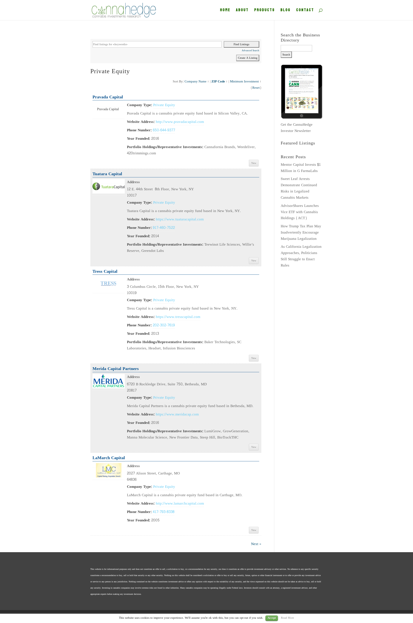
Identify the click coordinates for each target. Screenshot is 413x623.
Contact (305, 11)
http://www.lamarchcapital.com (180, 503)
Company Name (195, 81)
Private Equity (164, 105)
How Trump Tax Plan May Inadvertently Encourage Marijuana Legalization (301, 232)
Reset (256, 88)
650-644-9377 (164, 130)
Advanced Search (250, 50)
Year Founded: (138, 138)
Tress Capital (104, 271)
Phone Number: (139, 130)
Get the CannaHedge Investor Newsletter (297, 127)
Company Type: (139, 105)
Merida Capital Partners (115, 368)
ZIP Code (218, 81)
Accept (272, 617)
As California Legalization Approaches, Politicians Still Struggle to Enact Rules (301, 256)
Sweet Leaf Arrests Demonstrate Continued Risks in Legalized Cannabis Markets (299, 188)
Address (133, 182)
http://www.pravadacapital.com (180, 121)
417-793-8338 (163, 511)
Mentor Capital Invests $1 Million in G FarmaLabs (301, 167)
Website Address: (141, 121)
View (253, 163)
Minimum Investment (244, 81)
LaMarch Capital (108, 458)
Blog (285, 11)
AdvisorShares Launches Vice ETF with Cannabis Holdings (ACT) (300, 212)
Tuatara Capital (107, 174)
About (242, 11)
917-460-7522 (164, 227)
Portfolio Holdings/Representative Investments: (165, 147)
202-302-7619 (164, 325)
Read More (287, 617)
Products (264, 11)
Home (225, 11)
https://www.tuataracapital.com (180, 219)
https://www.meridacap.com (177, 414)
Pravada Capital (107, 97)
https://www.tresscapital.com (178, 316)
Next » (256, 544)
